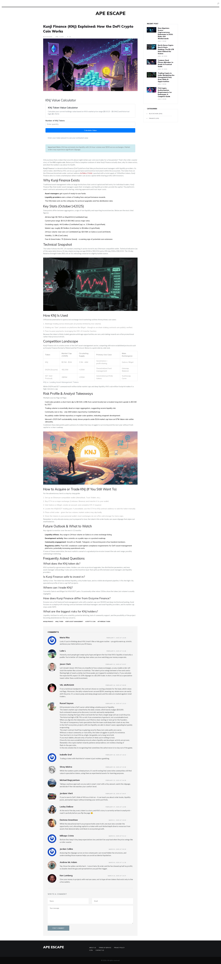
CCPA (91, 950)
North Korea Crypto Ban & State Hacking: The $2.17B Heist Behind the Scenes (166, 49)
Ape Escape (110, 13)
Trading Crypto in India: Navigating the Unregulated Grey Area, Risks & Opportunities (166, 77)
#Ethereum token (104, 621)
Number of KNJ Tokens (55, 121)
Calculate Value (90, 130)
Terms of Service (105, 947)
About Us (92, 947)
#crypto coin (90, 621)
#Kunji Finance (48, 621)
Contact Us (100, 950)
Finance (154, 118)
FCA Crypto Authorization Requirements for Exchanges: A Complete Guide (165, 92)
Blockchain (47, 37)
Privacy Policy (119, 947)
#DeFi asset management (74, 621)
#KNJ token (59, 621)
